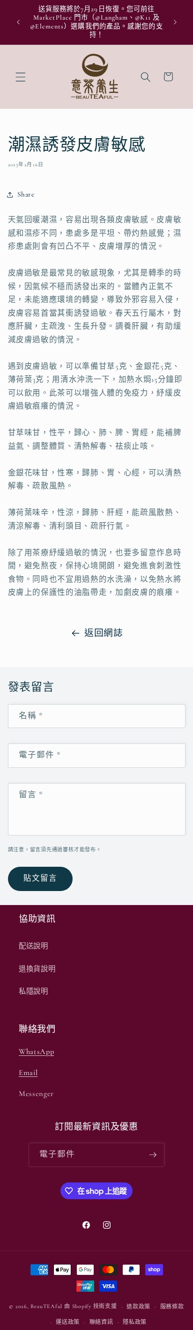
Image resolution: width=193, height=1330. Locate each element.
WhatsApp (36, 1051)
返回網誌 (103, 633)
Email (28, 1072)
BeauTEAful (46, 1306)
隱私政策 (135, 1322)
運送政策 (68, 1322)
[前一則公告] (18, 22)
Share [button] (26, 194)
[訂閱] (152, 1155)
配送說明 (33, 946)
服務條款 (172, 1306)
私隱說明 (33, 991)
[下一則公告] (175, 22)
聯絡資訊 (101, 1322)
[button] (20, 76)
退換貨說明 (37, 969)
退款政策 (138, 1306)
